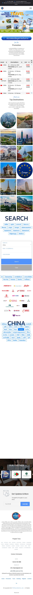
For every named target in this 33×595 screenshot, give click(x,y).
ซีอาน (10, 329)
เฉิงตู (22, 324)
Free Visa (5, 279)
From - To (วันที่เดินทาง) (8, 248)
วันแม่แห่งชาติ (7, 230)
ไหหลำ (5, 329)
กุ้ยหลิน (19, 337)
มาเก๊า (24, 337)
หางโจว (27, 329)
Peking (3, 545)
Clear (16, 268)
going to (5, 243)
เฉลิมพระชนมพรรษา (26, 227)
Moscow (21, 547)
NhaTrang (19, 542)
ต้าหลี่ (18, 335)
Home (3, 578)
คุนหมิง (11, 324)
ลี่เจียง (23, 335)
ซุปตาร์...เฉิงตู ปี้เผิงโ (15, 89)
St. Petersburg (27, 547)
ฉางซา (15, 327)
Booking (19, 578)
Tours (13, 578)
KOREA (9, 547)
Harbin (13, 545)
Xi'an (26, 545)
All (2, 277)
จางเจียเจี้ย (28, 324)
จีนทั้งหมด (4, 324)
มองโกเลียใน (6, 337)
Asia (2, 542)
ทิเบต (15, 329)
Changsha (8, 545)
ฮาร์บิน (21, 327)
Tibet (29, 545)
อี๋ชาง (28, 332)
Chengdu (17, 544)
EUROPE (16, 549)
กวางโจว (5, 335)
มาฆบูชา (10, 227)
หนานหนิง (12, 335)
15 (31, 93)
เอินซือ (28, 335)
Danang (14, 542)
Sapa (10, 542)
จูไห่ (29, 337)
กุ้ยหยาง (27, 327)
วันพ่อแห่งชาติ (25, 230)
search (17, 262)
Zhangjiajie (22, 544)
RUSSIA (16, 547)
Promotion (8, 578)
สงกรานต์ (18, 224)
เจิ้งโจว (9, 340)
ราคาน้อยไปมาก (18, 277)
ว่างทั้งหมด (27, 279)
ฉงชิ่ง (5, 327)
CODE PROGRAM (6, 254)
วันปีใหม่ (6, 224)
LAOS (13, 547)
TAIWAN (23, 542)
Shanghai (12, 544)
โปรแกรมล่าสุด (8, 277)
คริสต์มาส (21, 234)
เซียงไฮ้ (16, 324)
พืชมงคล (4, 227)
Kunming (7, 544)
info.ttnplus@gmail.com (21, 1)
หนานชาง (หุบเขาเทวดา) (19, 332)
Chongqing (28, 544)
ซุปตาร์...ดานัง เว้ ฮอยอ (14, 82)
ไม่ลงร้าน (20, 279)
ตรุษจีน (12, 224)
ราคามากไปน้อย (28, 277)
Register (24, 578)
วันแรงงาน (26, 224)
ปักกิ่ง (10, 327)
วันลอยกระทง (16, 230)
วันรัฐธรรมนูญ (12, 234)
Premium (13, 279)
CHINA (2, 544)
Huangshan (4, 547)
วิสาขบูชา (17, 227)
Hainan (22, 545)
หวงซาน (21, 329)
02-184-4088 (10, 1)
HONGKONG (28, 542)
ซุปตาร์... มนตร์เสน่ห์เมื (15, 67)
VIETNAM (6, 542)
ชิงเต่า (13, 337)
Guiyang (17, 545)
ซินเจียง (15, 340)
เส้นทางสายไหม (7, 332)
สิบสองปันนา (22, 340)
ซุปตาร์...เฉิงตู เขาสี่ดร (14, 75)
